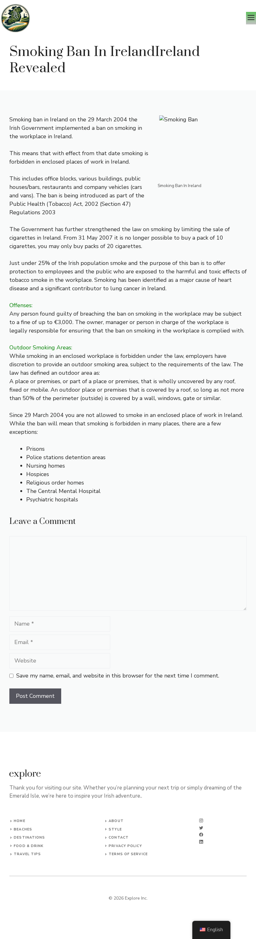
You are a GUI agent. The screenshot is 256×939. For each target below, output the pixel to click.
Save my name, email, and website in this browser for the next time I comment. (117, 675)
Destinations (29, 837)
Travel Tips (27, 854)
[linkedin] (201, 842)
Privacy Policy (125, 846)
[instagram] (201, 821)
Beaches (23, 829)
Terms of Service (128, 854)
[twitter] (201, 828)
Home (19, 821)
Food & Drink (28, 846)
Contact (119, 837)
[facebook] (201, 835)
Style (115, 829)
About (116, 821)
